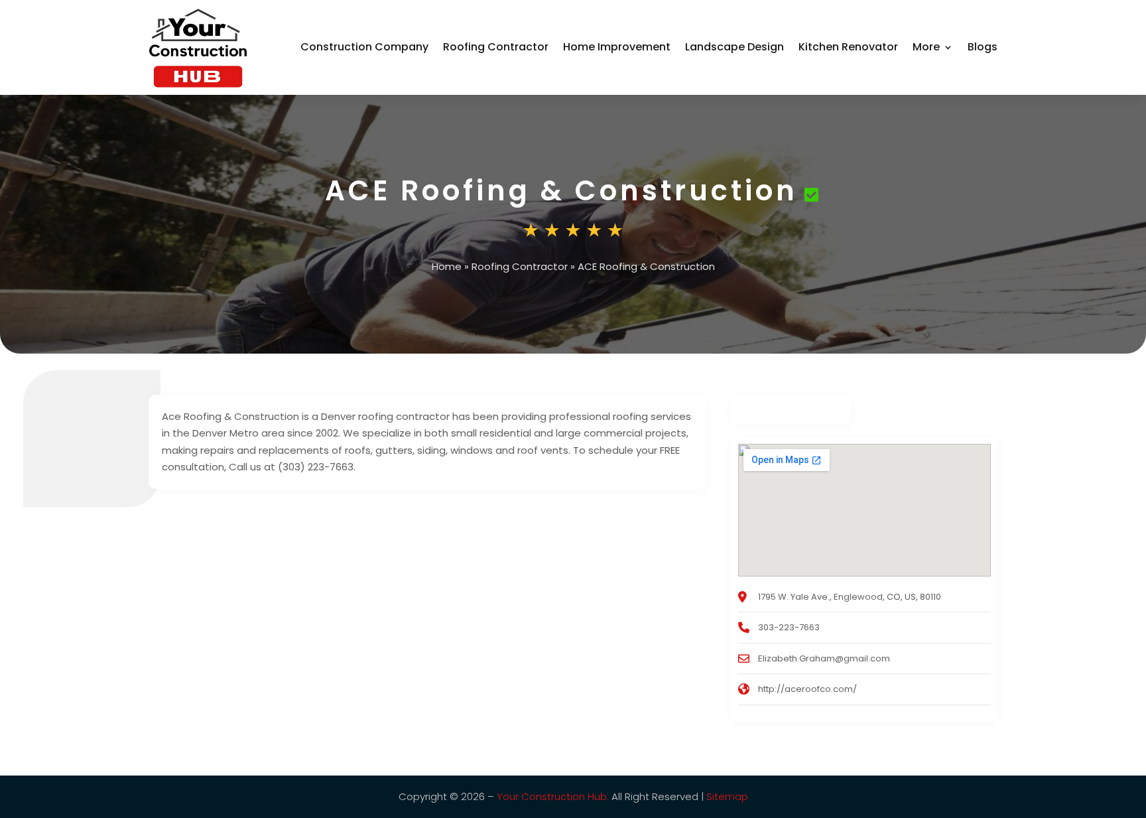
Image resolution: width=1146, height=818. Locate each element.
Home (447, 266)
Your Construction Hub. (553, 796)
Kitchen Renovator (848, 46)
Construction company (364, 46)
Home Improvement (616, 46)
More (926, 46)
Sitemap (727, 796)
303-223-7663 (789, 627)
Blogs (982, 46)
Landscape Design (734, 46)
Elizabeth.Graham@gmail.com (824, 658)
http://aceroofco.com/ (807, 689)
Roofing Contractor (495, 46)
